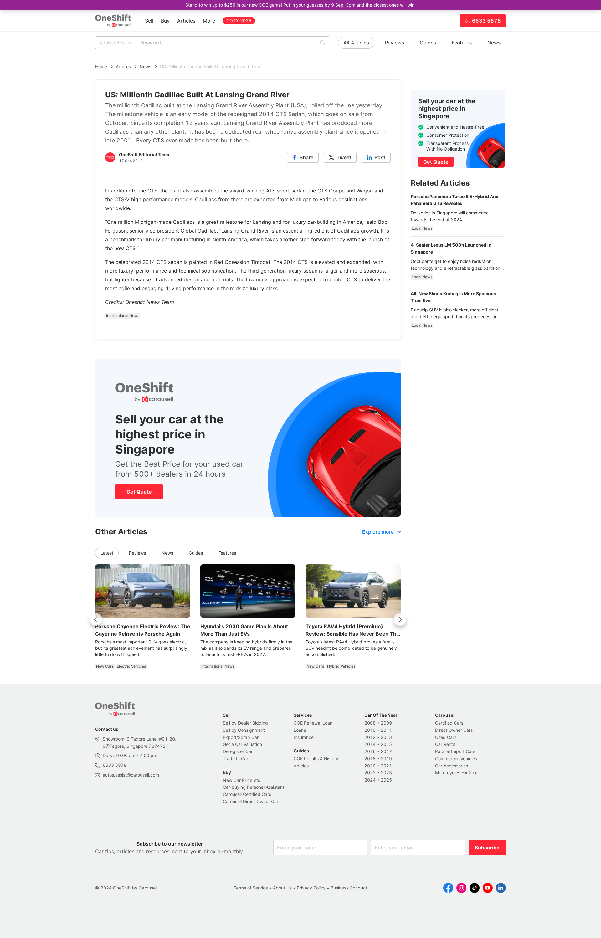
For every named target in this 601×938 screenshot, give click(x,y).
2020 (370, 765)
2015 (386, 744)
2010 (370, 730)
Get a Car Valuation (242, 744)
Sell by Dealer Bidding (245, 722)
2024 (370, 779)
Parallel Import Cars (455, 751)
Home (101, 66)
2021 (386, 765)
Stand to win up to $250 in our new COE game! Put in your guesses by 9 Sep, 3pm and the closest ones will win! (300, 5)
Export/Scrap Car (241, 737)
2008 (370, 722)
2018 (370, 758)
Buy (165, 21)
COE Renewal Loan (313, 722)
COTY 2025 (238, 20)
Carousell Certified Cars (247, 794)
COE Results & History (316, 758)
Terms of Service (251, 887)
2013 (386, 737)
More (209, 21)
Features (462, 42)
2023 (386, 772)
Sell (149, 21)
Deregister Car (238, 751)
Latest (106, 553)
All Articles (112, 42)
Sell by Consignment (244, 730)
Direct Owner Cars (454, 730)
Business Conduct (349, 887)
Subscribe (487, 847)
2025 (386, 779)
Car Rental (445, 744)
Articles (186, 21)
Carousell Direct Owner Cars (251, 801)
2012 (370, 737)
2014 (370, 744)
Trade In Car (235, 758)
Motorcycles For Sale (456, 772)
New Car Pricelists (241, 780)
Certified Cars (449, 722)
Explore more (378, 532)
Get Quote (139, 492)
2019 (386, 758)
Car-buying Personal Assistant (253, 787)
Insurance (304, 737)
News (494, 42)
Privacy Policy (311, 887)
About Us (282, 887)
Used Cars (445, 737)
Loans (300, 730)
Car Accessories (451, 765)
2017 (386, 751)
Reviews (394, 42)
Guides (428, 42)
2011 (386, 730)
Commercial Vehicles (456, 758)
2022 (370, 772)
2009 (386, 722)
